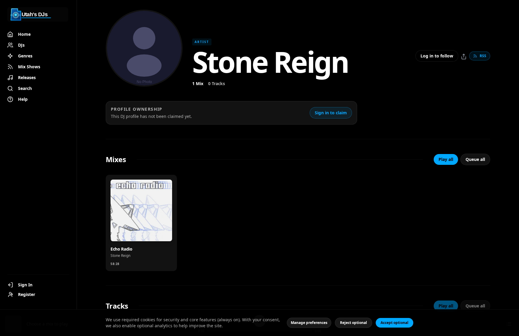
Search (25, 88)
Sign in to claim (331, 113)
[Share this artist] (464, 57)
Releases (27, 77)
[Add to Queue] (143, 232)
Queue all (475, 159)
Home (24, 34)
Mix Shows (29, 66)
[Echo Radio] (141, 210)
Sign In (25, 285)
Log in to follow (436, 56)
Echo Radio (121, 249)
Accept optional (394, 322)
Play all (446, 159)
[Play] (161, 232)
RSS (483, 55)
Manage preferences (309, 322)
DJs (21, 45)
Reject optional (353, 322)
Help (23, 99)
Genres (25, 56)
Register (26, 294)
